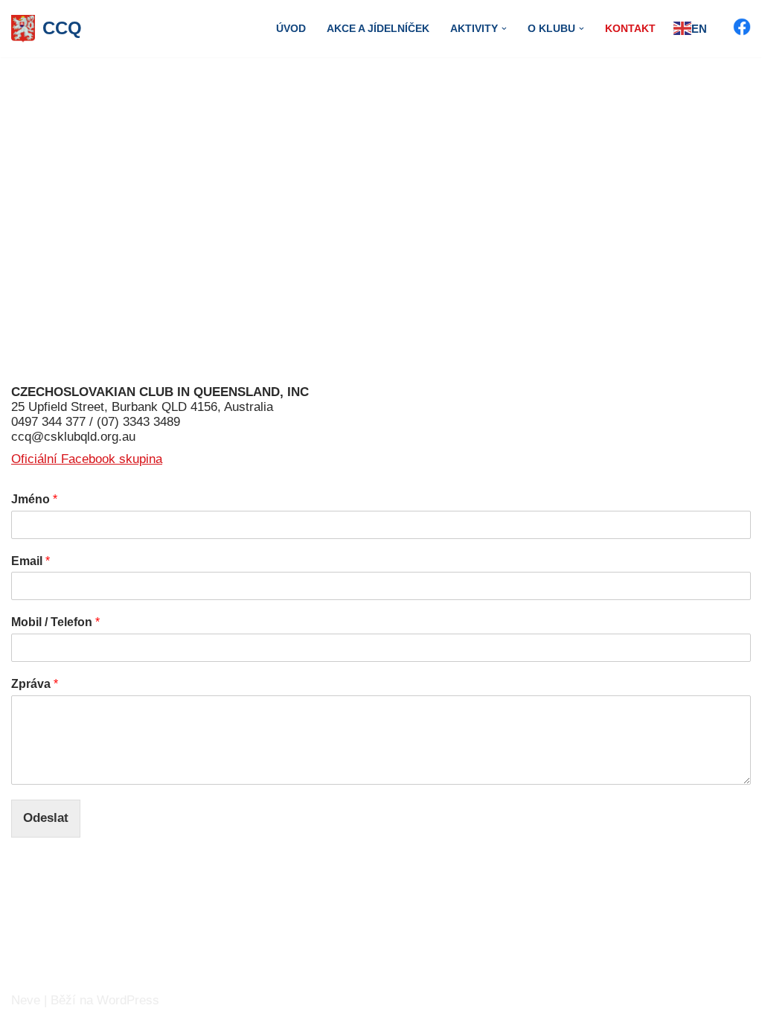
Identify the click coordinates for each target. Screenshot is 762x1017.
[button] (504, 28)
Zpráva (34, 684)
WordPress (128, 1000)
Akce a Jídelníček (378, 28)
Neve (25, 1000)
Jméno (34, 499)
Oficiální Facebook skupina (86, 459)
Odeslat (45, 818)
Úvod (291, 28)
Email (30, 561)
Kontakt (630, 28)
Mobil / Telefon (55, 622)
